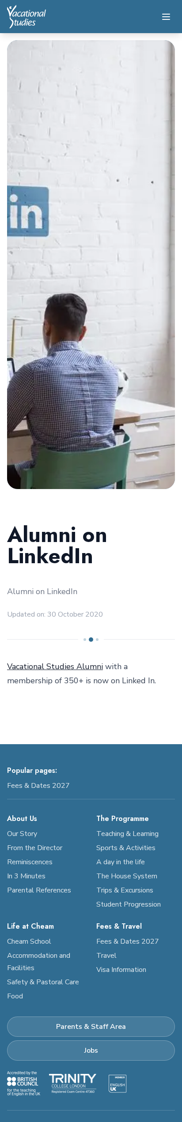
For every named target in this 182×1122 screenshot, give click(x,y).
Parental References (39, 890)
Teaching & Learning (127, 834)
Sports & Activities (125, 848)
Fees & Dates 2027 (38, 786)
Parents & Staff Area (91, 1027)
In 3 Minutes (26, 876)
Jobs (91, 1050)
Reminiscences (30, 862)
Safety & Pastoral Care (43, 982)
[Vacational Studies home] (26, 16)
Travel (106, 955)
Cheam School (29, 941)
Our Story (22, 834)
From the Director (34, 848)
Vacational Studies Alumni (55, 666)
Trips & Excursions (124, 890)
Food (15, 996)
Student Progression (128, 904)
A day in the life (120, 862)
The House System (126, 876)
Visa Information (121, 970)
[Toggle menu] (166, 17)
